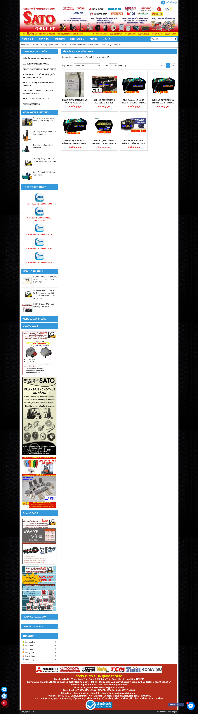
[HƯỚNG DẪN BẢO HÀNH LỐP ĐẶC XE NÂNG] (27, 313)
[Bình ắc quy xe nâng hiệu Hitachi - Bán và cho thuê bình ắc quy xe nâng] (163, 84)
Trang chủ (28, 39)
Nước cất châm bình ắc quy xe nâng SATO (74, 101)
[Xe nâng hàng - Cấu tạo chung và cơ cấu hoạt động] (27, 167)
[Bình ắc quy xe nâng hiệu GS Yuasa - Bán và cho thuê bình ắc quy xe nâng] (104, 125)
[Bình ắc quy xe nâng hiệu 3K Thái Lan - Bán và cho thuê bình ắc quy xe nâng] (133, 125)
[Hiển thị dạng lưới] (168, 65)
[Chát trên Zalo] (4, 696)
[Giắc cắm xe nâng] (39, 588)
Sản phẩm (60, 39)
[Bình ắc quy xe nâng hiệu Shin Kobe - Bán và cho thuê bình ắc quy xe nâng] (133, 84)
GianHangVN (172, 712)
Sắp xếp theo (67, 66)
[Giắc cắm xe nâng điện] (39, 482)
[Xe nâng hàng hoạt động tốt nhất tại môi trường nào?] (27, 126)
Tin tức (93, 39)
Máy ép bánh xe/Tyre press (37, 58)
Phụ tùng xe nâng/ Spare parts (39, 69)
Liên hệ (106, 39)
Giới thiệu (44, 39)
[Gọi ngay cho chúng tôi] (4, 703)
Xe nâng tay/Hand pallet (36, 99)
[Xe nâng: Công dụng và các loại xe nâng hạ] (27, 140)
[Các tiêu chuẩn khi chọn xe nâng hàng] (27, 181)
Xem (163, 65)
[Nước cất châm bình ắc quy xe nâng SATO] (74, 84)
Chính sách (76, 39)
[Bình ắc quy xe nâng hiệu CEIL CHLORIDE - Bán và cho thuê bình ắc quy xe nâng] (104, 84)
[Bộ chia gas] (39, 353)
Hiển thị (105, 66)
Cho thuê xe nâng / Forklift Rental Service (38, 92)
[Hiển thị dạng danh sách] (173, 65)
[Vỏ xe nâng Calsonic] (39, 541)
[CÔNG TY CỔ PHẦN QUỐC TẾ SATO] (99, 35)
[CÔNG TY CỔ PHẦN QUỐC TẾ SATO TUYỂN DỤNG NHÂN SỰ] (27, 285)
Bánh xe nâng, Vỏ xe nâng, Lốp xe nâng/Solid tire (39, 75)
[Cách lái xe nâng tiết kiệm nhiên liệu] (27, 154)
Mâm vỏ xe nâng (31, 104)
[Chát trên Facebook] (4, 690)
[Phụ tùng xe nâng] (39, 416)
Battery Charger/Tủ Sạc (36, 64)
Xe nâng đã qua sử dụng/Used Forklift (38, 84)
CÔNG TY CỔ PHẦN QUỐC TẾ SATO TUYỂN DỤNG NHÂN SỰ (45, 279)
